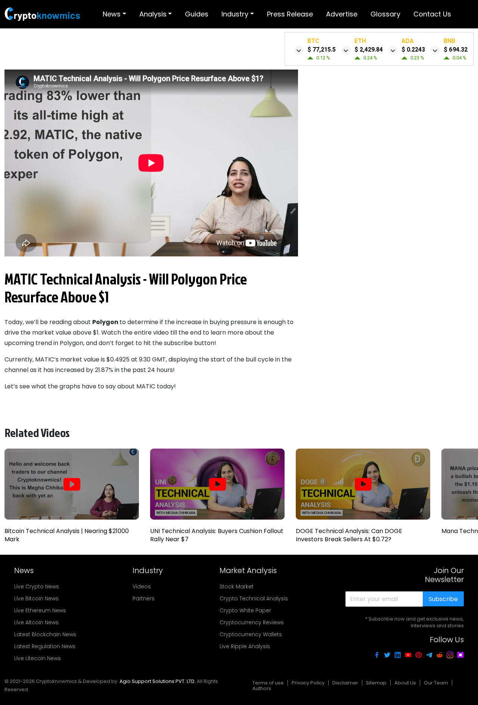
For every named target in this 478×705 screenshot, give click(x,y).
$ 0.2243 (413, 49)
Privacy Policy (308, 683)
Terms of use (268, 683)
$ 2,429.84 (368, 49)
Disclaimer (345, 683)
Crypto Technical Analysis (254, 598)
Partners (144, 598)
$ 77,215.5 (321, 49)
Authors (261, 688)
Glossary (385, 14)
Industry (234, 14)
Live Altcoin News (36, 622)
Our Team (436, 683)
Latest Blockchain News (45, 634)
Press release (290, 14)
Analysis (153, 14)
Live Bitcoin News (36, 598)
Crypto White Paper (245, 610)
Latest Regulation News (44, 646)
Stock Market (237, 586)
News (112, 14)
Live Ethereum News (40, 610)
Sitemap (376, 683)
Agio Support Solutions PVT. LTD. (158, 681)
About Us (405, 683)
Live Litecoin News (37, 658)
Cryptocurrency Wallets (251, 634)
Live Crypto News (36, 586)
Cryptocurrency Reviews (252, 622)
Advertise (341, 14)
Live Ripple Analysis (245, 646)
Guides (196, 14)
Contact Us (432, 14)
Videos (142, 586)
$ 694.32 (456, 49)
